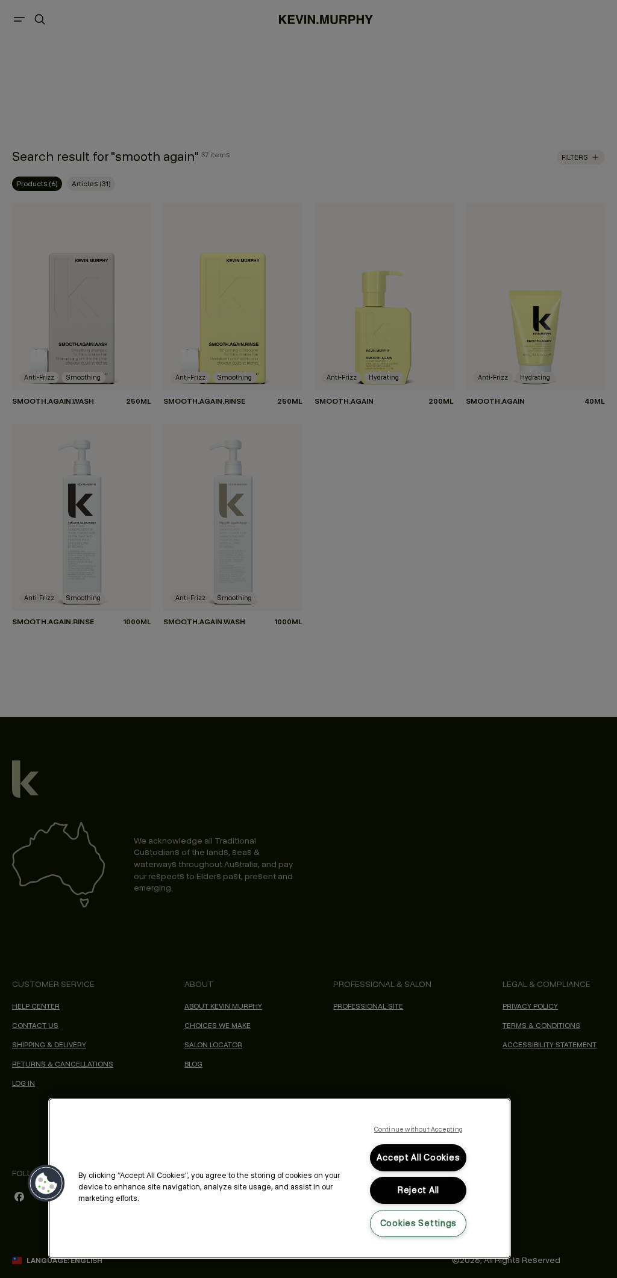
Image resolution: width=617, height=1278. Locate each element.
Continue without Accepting (418, 1129)
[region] (279, 1178)
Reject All (418, 1190)
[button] (46, 1183)
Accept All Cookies (418, 1157)
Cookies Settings (418, 1223)
